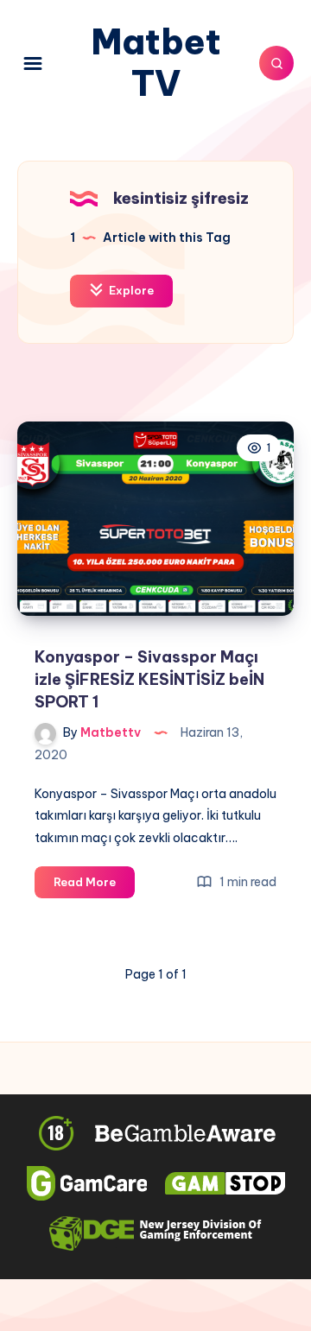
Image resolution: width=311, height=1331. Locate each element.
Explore (130, 290)
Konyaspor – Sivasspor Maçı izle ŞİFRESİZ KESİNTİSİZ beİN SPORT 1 (149, 679)
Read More (94, 886)
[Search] (276, 63)
